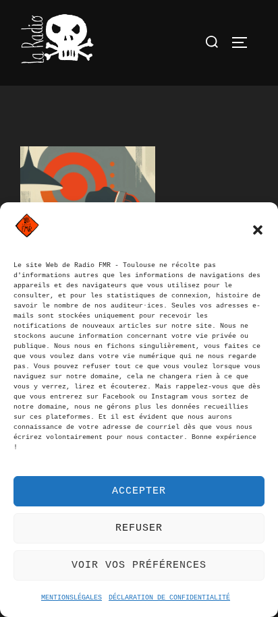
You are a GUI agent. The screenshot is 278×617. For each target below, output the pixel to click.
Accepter (139, 491)
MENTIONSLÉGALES (71, 597)
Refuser (139, 528)
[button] (258, 230)
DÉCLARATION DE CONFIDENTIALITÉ (169, 597)
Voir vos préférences (139, 565)
